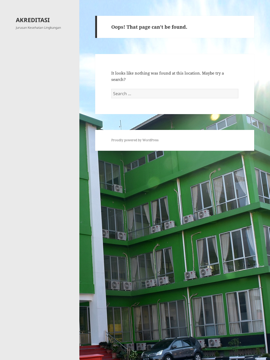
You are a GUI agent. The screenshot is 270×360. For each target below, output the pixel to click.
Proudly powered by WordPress (134, 140)
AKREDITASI (33, 20)
